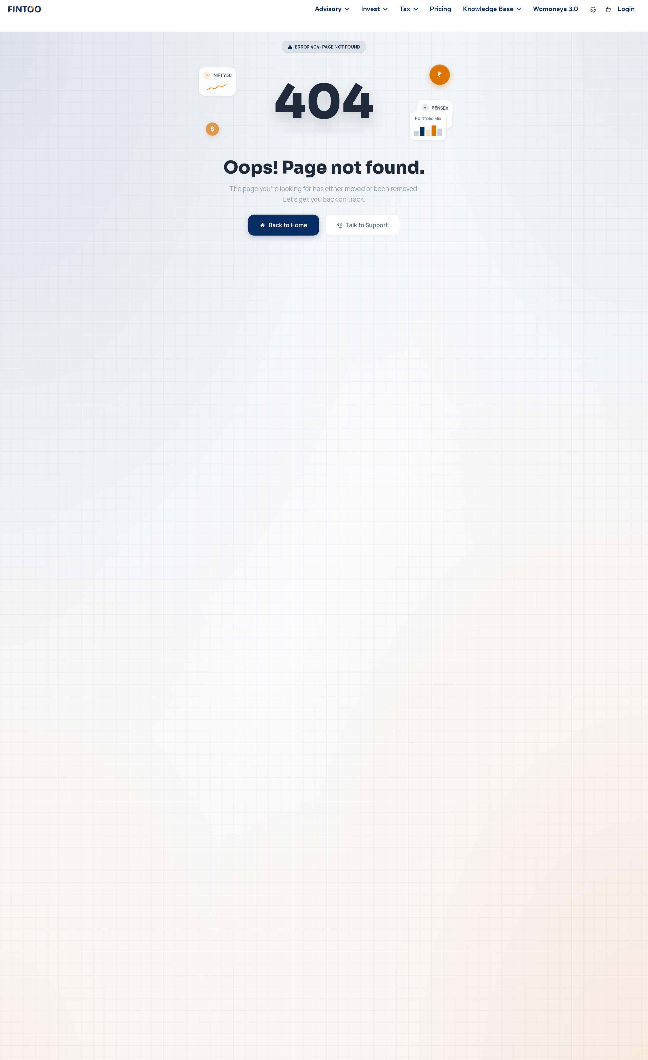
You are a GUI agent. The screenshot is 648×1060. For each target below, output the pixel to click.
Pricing (440, 9)
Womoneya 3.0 (555, 9)
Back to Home (288, 225)
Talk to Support (367, 225)
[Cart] (608, 9)
